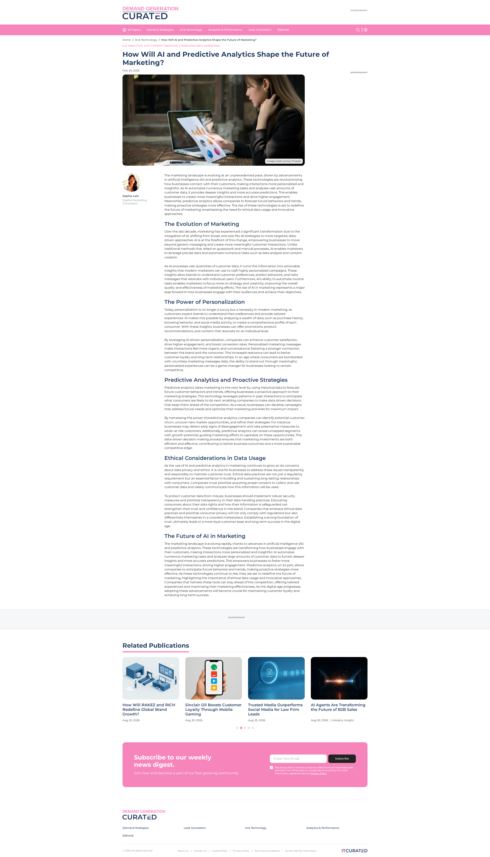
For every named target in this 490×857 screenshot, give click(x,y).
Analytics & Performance (225, 29)
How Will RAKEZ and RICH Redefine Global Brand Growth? (148, 709)
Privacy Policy (241, 850)
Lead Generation (259, 29)
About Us (183, 850)
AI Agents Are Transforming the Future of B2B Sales (338, 707)
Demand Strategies (160, 29)
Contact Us (200, 850)
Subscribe (342, 758)
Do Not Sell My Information (301, 850)
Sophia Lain (130, 196)
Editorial (283, 29)
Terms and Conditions (267, 850)
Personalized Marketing (200, 46)
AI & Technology (191, 29)
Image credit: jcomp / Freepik (284, 161)
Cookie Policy (220, 850)
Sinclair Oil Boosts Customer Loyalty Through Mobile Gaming (213, 709)
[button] (237, 728)
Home (126, 40)
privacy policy (318, 773)
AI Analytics (133, 46)
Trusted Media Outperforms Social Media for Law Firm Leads (275, 709)
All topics (134, 29)
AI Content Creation (162, 46)
